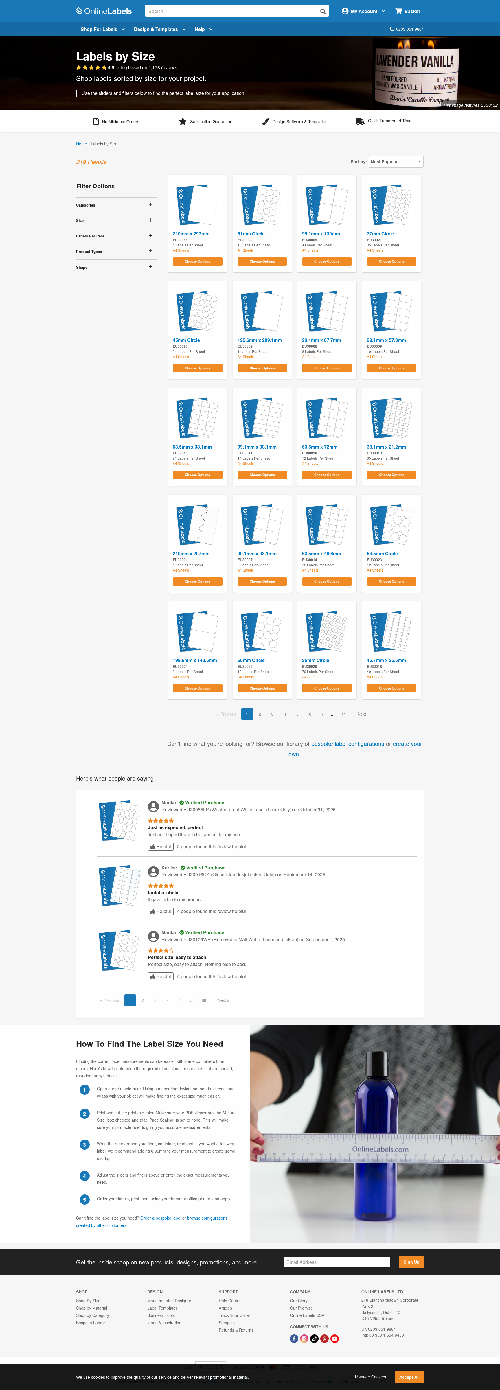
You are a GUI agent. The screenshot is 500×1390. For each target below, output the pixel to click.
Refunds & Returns (236, 1330)
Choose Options (197, 261)
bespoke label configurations (347, 743)
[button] (116, 121)
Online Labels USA (307, 1315)
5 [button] (297, 714)
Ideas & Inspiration (164, 1323)
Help (200, 29)
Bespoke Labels (90, 1323)
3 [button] (272, 714)
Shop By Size (88, 1301)
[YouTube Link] (334, 1338)
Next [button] (362, 714)
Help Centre (230, 1301)
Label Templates (162, 1308)
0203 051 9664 (410, 29)
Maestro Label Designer (169, 1301)
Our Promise (301, 1308)
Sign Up (412, 1262)
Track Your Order (234, 1315)
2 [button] (260, 714)
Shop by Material (91, 1308)
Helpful (163, 846)
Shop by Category (92, 1315)
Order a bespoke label (160, 1218)
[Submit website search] (323, 11)
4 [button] (285, 714)
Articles (225, 1308)
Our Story (299, 1301)
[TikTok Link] (315, 1338)
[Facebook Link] (294, 1338)
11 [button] (343, 714)
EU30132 (489, 105)
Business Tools (161, 1315)
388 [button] (202, 1000)
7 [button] (322, 714)
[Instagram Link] (305, 1338)
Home (81, 144)
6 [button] (310, 714)
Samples (227, 1323)
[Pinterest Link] (325, 1338)
